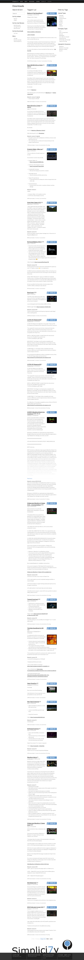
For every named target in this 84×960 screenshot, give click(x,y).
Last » (51, 938)
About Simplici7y (17, 41)
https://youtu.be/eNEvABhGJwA (37, 717)
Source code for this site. (64, 955)
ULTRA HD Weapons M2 (34, 319)
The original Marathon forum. (48, 956)
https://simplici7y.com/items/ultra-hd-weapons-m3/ (39, 357)
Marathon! (33, 89)
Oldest (15, 20)
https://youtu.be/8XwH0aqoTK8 (41, 262)
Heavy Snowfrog (32, 683)
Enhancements (62, 18)
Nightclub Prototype (33, 728)
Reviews (31, 1)
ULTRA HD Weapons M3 (34, 364)
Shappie (29, 908)
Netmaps (61, 15)
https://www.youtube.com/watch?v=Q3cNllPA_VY (38, 666)
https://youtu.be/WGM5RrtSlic (37, 162)
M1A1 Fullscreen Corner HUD (35, 907)
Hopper (29, 884)
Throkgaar (29, 14)
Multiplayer (61, 35)
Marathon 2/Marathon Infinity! (38, 130)
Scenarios (61, 17)
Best (26, 1)
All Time (15, 33)
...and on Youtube (31, 34)
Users (38, 1)
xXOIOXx (29, 415)
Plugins (61, 20)
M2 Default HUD (31, 882)
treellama (29, 685)
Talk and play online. (34, 955)
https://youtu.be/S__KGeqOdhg (37, 746)
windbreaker (30, 759)
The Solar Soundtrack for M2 (35, 628)
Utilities (61, 25)
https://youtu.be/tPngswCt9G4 (37, 166)
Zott (28, 150)
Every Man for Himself (64, 36)
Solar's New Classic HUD (34, 202)
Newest (15, 18)
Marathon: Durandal (63, 48)
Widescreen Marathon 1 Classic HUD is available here (39, 572)
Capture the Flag (63, 41)
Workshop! (41, 133)
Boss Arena (30, 292)
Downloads (18, 6)
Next (48, 938)
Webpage (52, 13)
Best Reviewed (17, 25)
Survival (61, 34)
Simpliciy (15, 1)
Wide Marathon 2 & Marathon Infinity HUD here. (38, 864)
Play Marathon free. (17, 955)
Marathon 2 (48, 92)
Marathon (61, 46)
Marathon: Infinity (63, 49)
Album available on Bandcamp (34, 31)
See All (60, 50)
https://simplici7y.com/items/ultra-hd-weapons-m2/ (39, 405)
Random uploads (17, 40)
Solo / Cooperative (63, 32)
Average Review (17, 26)
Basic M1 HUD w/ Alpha (33, 105)
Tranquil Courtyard (32, 599)
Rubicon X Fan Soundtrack (34, 13)
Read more (29, 478)
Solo (60, 31)
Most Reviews (17, 28)
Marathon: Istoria (32, 757)
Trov (28, 506)
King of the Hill (62, 38)
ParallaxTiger (30, 321)
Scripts (61, 21)
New (21, 1)
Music (60, 24)
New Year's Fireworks (33, 701)
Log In (49, 1)
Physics (61, 22)
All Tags (15, 38)
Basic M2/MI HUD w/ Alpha (35, 65)
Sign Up (43, 1)
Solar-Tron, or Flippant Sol (33, 631)
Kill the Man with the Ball (64, 39)
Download (53, 65)
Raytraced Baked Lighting (34, 242)
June (28, 68)
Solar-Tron (29, 204)
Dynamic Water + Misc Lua (34, 149)
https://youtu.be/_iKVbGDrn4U (44, 306)
